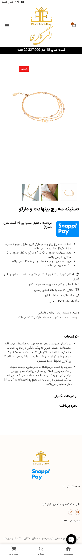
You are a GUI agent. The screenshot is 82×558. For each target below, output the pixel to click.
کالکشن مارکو (25, 317)
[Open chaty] (71, 539)
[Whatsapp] (70, 512)
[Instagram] (77, 512)
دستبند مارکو (43, 317)
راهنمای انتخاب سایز (61, 301)
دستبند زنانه (63, 312)
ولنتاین (42, 312)
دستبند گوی (60, 317)
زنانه (51, 312)
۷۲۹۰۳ (64, 521)
